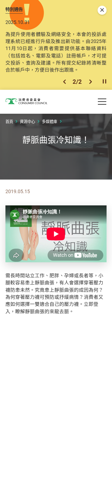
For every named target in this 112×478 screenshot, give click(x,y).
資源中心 (27, 121)
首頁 (9, 121)
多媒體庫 (49, 121)
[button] (64, 81)
